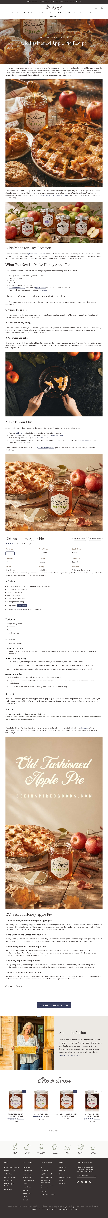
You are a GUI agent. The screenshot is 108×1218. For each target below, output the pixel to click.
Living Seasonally (65, 13)
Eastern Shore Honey (17, 288)
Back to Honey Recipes (55, 1005)
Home (42, 37)
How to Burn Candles (48, 1194)
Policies (43, 1191)
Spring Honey (40, 288)
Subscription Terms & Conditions (48, 1187)
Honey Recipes (51, 37)
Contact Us (44, 1171)
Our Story (62, 1167)
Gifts (83, 13)
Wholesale (62, 1184)
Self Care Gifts (9, 1180)
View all (54, 1131)
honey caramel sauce (40, 438)
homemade (42, 290)
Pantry (15, 13)
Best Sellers (27, 1167)
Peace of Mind (27, 1171)
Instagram (85, 728)
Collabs (61, 1180)
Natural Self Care (10, 1177)
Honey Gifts (8, 1189)
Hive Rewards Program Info (45, 1181)
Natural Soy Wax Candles (9, 1185)
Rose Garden (27, 1174)
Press (61, 1174)
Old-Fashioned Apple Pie (24, 539)
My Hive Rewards (46, 1174)
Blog (93, 13)
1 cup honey (11, 606)
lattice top (20, 433)
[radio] (6, 543)
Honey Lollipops (9, 1171)
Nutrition (9, 709)
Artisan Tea (8, 1174)
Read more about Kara (69, 1055)
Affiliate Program (65, 1177)
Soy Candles (45, 13)
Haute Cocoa (27, 1193)
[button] (12, 1119)
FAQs (42, 1167)
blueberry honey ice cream (59, 435)
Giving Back (63, 1171)
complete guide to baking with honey (52, 195)
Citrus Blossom (28, 1187)
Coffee (25, 1196)
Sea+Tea (25, 1184)
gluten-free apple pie (36, 254)
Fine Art (25, 1200)
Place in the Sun (28, 1180)
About (53, 16)
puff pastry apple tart (45, 448)
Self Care (28, 13)
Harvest (25, 1190)
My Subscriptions (46, 1177)
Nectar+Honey (27, 1177)
